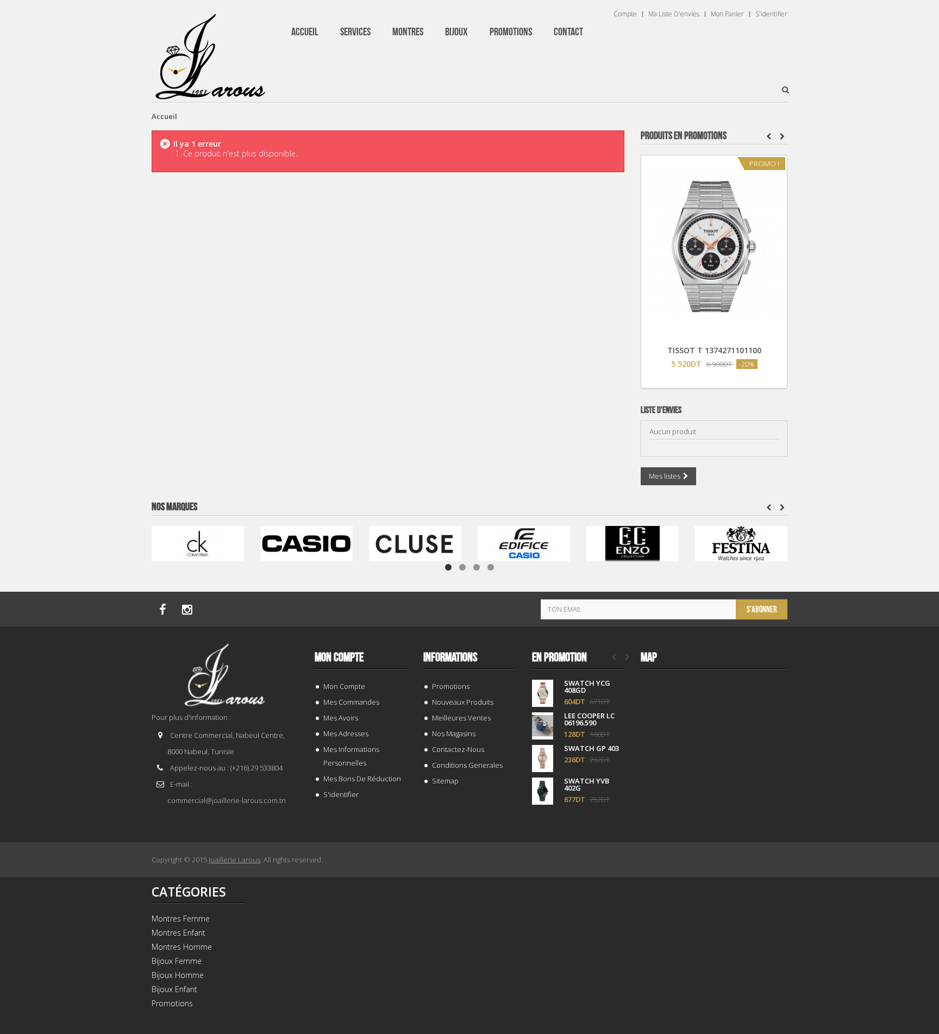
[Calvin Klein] (198, 542)
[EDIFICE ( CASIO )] (524, 542)
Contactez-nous (458, 749)
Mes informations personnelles (351, 756)
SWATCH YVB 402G (586, 785)
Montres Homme (182, 947)
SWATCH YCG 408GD (587, 687)
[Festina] (741, 542)
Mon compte (339, 657)
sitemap (445, 781)
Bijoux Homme (178, 975)
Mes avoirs (340, 718)
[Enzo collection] (632, 542)
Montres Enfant (178, 933)
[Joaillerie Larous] (211, 52)
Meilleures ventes (461, 718)
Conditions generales (467, 765)
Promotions (451, 686)
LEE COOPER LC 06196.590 (589, 719)
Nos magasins (453, 733)
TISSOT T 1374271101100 (714, 350)
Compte (625, 14)
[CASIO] (306, 542)
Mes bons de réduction (362, 779)
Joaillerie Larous (234, 859)
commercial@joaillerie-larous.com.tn (226, 800)
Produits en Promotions (684, 135)
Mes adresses (345, 733)
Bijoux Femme (177, 961)
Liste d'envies (661, 410)
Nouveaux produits (462, 702)
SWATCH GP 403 (591, 748)
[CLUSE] (415, 542)
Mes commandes (351, 702)
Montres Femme (181, 918)
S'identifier (771, 14)
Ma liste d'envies (673, 14)
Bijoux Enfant (174, 989)
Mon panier (727, 14)
